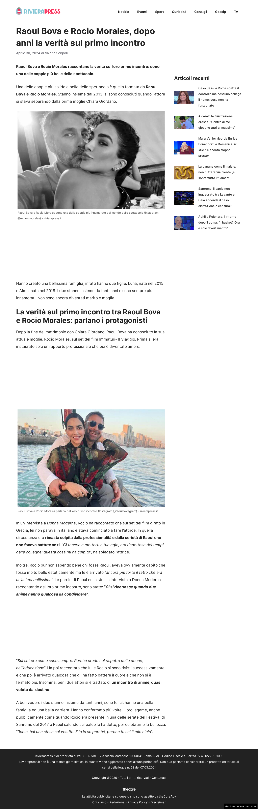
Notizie (123, 12)
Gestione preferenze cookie (240, 806)
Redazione (117, 802)
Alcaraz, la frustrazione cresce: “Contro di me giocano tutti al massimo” (216, 121)
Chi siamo (99, 802)
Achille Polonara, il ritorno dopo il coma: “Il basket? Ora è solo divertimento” (219, 222)
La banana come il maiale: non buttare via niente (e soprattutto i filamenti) (217, 172)
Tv (236, 12)
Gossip (220, 12)
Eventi (142, 12)
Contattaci (159, 778)
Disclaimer (158, 802)
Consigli (200, 12)
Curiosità (179, 12)
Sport (159, 12)
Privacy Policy (138, 802)
